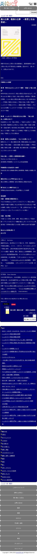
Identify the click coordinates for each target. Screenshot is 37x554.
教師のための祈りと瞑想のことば (12, 366)
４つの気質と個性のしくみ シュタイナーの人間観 (16, 398)
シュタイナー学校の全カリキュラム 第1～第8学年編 (17, 340)
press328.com (19, 552)
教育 (10, 15)
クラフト (18, 528)
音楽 (3, 461)
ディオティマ (18, 543)
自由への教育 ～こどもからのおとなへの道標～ (16, 377)
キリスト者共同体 (7, 480)
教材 (18, 508)
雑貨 (18, 513)
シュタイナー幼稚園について (10, 348)
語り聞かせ (5, 443)
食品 (18, 538)
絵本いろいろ (6, 474)
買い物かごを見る (9, 8)
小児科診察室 (10, 263)
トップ (3, 15)
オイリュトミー (6, 437)
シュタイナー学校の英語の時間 (11, 334)
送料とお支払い (18, 492)
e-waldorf (4, 440)
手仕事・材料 (18, 523)
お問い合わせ (28, 8)
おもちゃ (18, 518)
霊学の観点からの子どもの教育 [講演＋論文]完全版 (17, 395)
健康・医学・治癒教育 (8, 455)
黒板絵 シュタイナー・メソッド (11, 369)
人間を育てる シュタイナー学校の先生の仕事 (15, 406)
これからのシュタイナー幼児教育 (20, 260)
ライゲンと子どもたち (8, 357)
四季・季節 (5, 449)
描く (3, 465)
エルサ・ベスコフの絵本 (9, 471)
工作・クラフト (6, 468)
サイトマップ (18, 548)
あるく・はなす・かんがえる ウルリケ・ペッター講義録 (19, 331)
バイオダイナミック (8, 452)
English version (6, 477)
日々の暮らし (6, 446)
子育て (4, 434)
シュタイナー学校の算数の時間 (11, 337)
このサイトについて (18, 487)
